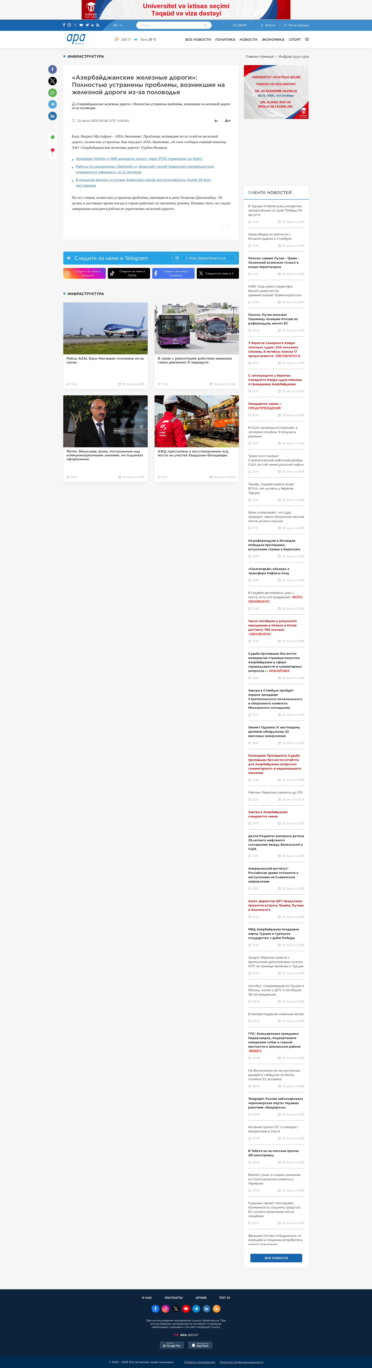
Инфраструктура (293, 57)
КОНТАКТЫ (174, 1297)
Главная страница (260, 56)
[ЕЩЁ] (305, 39)
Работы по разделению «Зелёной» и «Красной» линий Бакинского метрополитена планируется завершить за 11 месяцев (145, 169)
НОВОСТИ (248, 40)
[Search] (205, 26)
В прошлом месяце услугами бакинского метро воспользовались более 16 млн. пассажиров (143, 183)
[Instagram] (69, 25)
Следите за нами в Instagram (87, 273)
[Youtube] (81, 25)
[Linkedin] (92, 25)
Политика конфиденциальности (242, 1362)
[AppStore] (200, 1345)
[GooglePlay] (172, 1345)
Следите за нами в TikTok (132, 273)
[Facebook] (64, 25)
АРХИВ (200, 1297)
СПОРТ (295, 40)
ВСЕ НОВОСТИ (198, 40)
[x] (176, 1309)
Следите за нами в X (219, 273)
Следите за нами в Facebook (176, 273)
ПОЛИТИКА (225, 40)
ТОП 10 (224, 1297)
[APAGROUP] (186, 1335)
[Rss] (97, 25)
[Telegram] (87, 25)
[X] (75, 25)
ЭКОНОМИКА (273, 40)
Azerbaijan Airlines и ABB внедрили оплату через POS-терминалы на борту (139, 159)
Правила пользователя (199, 1362)
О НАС (147, 1297)
